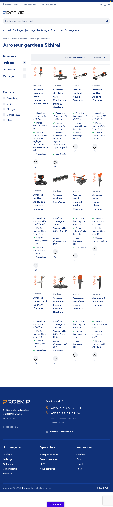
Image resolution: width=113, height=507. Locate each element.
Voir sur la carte (9, 418)
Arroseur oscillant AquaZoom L (60, 198)
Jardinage (8, 63)
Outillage (8, 76)
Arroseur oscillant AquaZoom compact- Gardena (39, 202)
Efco (11, 109)
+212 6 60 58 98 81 (66, 408)
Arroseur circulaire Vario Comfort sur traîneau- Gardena (59, 98)
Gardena (14, 114)
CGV (42, 464)
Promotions (8, 473)
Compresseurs (10, 468)
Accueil (6, 38)
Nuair (11, 120)
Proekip (26, 488)
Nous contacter (29, 4)
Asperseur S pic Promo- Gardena (99, 301)
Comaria (12, 98)
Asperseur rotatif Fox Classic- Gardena (78, 303)
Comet (12, 104)
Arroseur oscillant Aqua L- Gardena (78, 95)
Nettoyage (9, 69)
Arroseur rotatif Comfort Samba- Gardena (78, 202)
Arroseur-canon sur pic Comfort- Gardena (40, 303)
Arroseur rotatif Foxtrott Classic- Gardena (97, 202)
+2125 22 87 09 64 (66, 413)
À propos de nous (10, 4)
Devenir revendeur (48, 4)
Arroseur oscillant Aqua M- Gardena (97, 95)
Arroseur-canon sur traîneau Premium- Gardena (58, 305)
